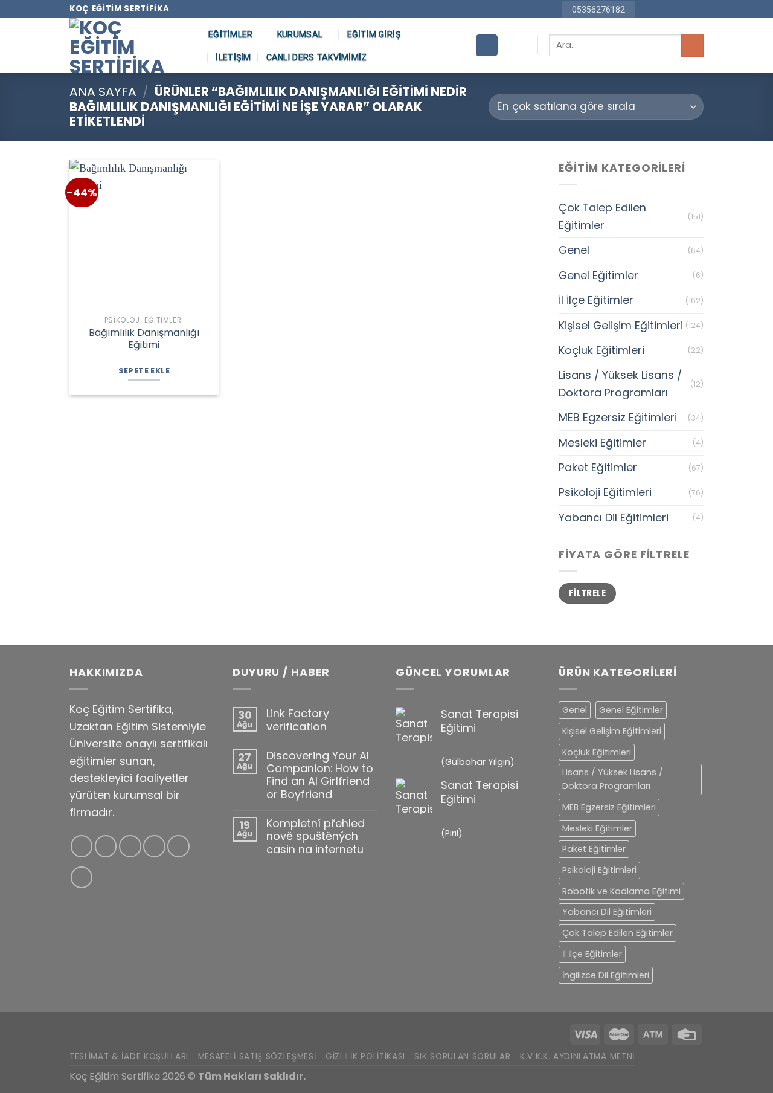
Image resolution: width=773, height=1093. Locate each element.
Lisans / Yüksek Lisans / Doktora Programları (620, 383)
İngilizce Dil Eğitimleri (605, 975)
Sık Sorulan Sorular (462, 1056)
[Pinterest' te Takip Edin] (684, 9)
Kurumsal (299, 34)
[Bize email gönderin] (671, 9)
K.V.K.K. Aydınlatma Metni (577, 1056)
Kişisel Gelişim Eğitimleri (621, 325)
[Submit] (692, 45)
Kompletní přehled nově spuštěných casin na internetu (315, 836)
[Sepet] (487, 45)
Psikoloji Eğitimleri (605, 492)
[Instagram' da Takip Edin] (658, 9)
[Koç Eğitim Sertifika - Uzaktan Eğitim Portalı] (129, 45)
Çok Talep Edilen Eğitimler (602, 216)
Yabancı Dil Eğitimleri (614, 517)
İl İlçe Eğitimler (596, 300)
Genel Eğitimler (598, 275)
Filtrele (587, 593)
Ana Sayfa (102, 91)
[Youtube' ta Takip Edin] (697, 9)
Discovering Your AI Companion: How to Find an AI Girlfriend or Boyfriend (319, 775)
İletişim (233, 57)
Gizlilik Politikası (365, 1056)
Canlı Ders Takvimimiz (316, 57)
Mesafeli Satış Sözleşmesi (257, 1056)
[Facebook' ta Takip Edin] (646, 9)
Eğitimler (230, 34)
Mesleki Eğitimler (602, 442)
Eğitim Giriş (373, 34)
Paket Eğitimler (598, 467)
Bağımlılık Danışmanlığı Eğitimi (144, 339)
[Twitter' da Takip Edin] (130, 846)
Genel (574, 249)
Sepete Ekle (144, 371)
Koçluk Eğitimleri (601, 350)
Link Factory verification (297, 720)
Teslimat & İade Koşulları (128, 1056)
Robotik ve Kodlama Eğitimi (621, 891)
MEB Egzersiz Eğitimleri (618, 417)
